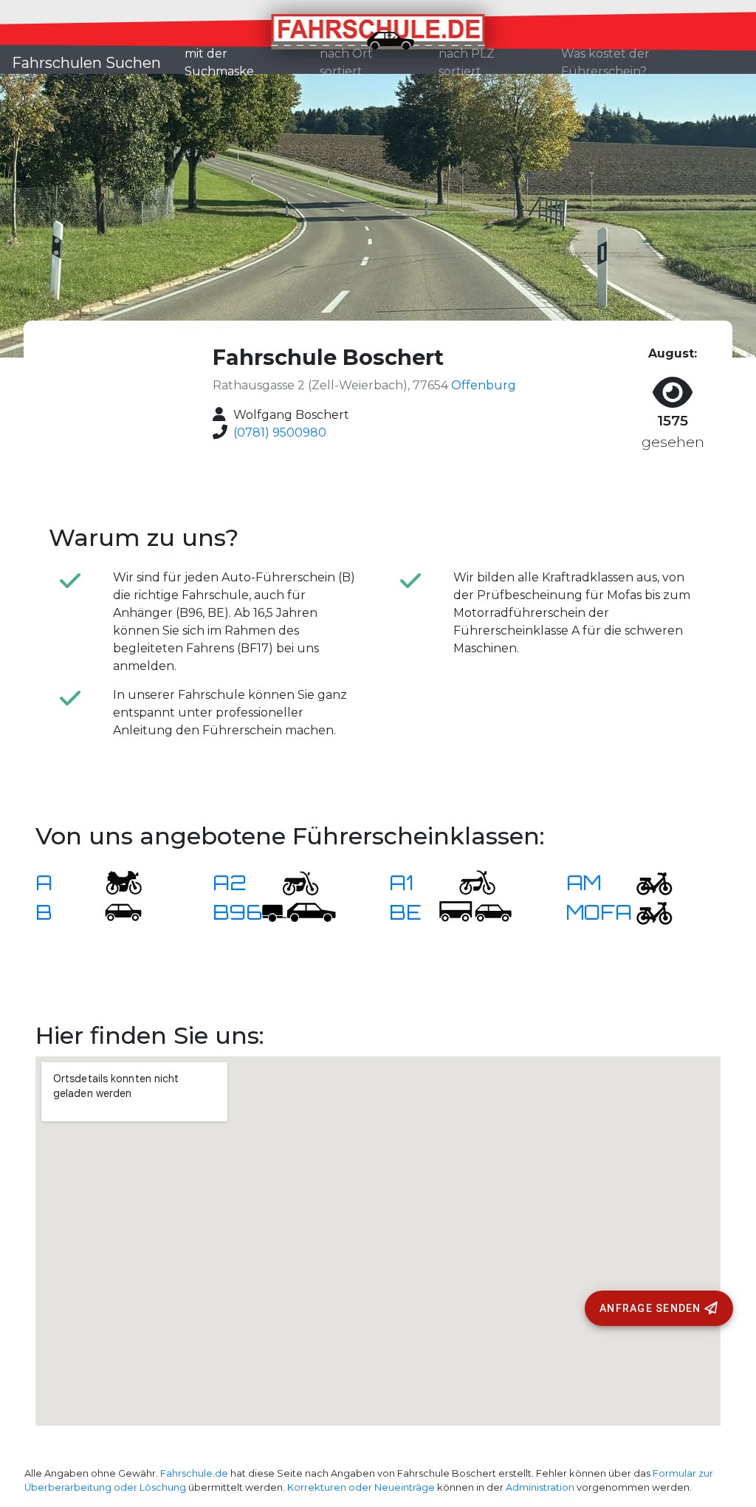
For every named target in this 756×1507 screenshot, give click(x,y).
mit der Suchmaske (246, 62)
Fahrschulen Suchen (86, 63)
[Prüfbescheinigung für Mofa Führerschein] (645, 912)
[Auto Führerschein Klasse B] (114, 912)
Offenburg (483, 385)
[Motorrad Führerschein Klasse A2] (291, 882)
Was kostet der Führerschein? (605, 62)
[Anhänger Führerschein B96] (299, 912)
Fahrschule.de (194, 1473)
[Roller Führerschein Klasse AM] (645, 882)
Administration (540, 1487)
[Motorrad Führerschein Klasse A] (114, 882)
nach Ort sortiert (346, 62)
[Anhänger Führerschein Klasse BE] (475, 912)
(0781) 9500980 (279, 433)
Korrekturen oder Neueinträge (361, 1487)
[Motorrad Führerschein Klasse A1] (468, 882)
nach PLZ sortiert (467, 62)
